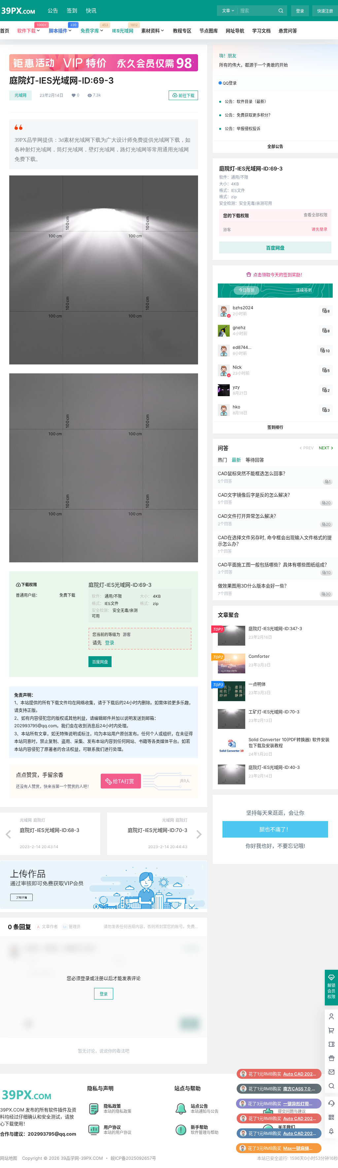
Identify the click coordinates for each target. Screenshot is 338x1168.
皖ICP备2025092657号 (133, 1158)
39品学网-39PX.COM (81, 1158)
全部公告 (275, 146)
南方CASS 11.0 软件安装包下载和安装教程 (299, 1148)
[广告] (103, 57)
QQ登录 (230, 83)
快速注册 (325, 11)
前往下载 (186, 95)
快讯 (91, 10)
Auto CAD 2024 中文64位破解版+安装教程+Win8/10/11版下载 (299, 1088)
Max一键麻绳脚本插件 (299, 1118)
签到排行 (275, 427)
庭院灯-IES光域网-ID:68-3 (50, 830)
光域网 (20, 95)
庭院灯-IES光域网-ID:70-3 (157, 830)
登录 (300, 11)
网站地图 (8, 1158)
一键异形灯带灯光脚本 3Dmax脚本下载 (299, 1073)
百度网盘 (100, 661)
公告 (53, 10)
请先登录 (319, 229)
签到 (72, 10)
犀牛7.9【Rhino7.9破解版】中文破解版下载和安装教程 (299, 1133)
